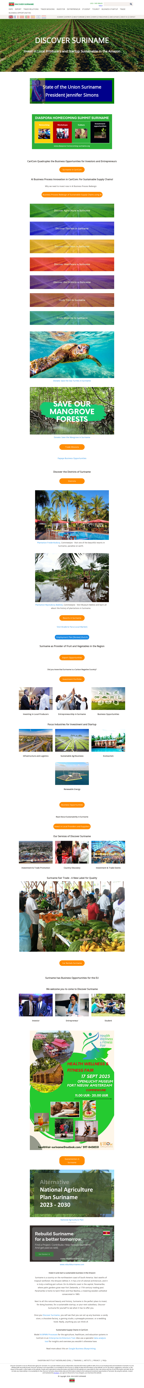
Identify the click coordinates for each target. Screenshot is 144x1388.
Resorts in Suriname (72, 618)
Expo (11, 9)
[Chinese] (22, 17)
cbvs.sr (100, 5)
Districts (68, 17)
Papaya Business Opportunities (72, 458)
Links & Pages (114, 17)
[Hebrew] (38, 17)
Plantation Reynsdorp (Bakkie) (49, 604)
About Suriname (79, 17)
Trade (122, 9)
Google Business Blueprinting (82, 1348)
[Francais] (16, 17)
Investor (61, 9)
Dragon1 (56, 1373)
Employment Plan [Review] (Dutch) (72, 637)
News (88, 17)
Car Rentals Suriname (72, 963)
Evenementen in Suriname (72, 1161)
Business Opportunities (20, 13)
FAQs (104, 1360)
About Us (124, 17)
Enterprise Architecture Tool (62, 1338)
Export (18, 9)
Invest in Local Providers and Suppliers (72, 826)
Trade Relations (31, 9)
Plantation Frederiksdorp (48, 542)
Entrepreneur (73, 9)
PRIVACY (96, 1360)
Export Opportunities (72, 657)
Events (94, 17)
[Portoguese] (27, 17)
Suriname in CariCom (72, 169)
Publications (103, 17)
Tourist (96, 9)
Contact (132, 17)
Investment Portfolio (72, 679)
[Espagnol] (33, 17)
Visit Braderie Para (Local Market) (72, 627)
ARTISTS (87, 1360)
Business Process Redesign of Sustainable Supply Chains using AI (72, 194)
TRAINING (77, 1360)
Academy (60, 17)
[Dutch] (44, 17)
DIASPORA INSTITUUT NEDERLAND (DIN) (54, 1360)
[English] (11, 17)
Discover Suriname (51, 1315)
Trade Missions (48, 9)
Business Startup (110, 9)
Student (86, 9)
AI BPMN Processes (48, 1334)
